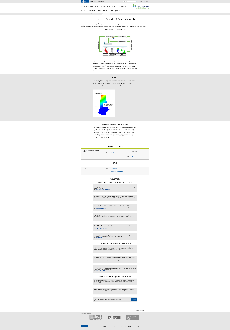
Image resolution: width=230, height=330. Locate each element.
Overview (134, 299)
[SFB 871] (81, 14)
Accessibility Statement (139, 326)
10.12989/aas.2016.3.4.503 (101, 228)
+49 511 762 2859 (113, 168)
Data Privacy (130, 326)
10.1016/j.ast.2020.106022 (101, 208)
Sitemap (147, 326)
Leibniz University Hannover (112, 326)
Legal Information (123, 326)
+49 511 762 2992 (113, 150)
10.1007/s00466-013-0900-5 (101, 237)
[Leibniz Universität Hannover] (85, 1)
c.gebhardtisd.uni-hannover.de (116, 171)
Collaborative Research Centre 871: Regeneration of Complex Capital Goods (103, 6)
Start (136, 1)
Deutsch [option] (147, 1)
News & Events (102, 11)
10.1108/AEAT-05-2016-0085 (101, 218)
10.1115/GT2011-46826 (100, 270)
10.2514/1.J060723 (100, 199)
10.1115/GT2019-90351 (100, 250)
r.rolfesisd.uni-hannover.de (116, 152)
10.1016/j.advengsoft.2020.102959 (103, 189)
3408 (133, 154)
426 (132, 156)
